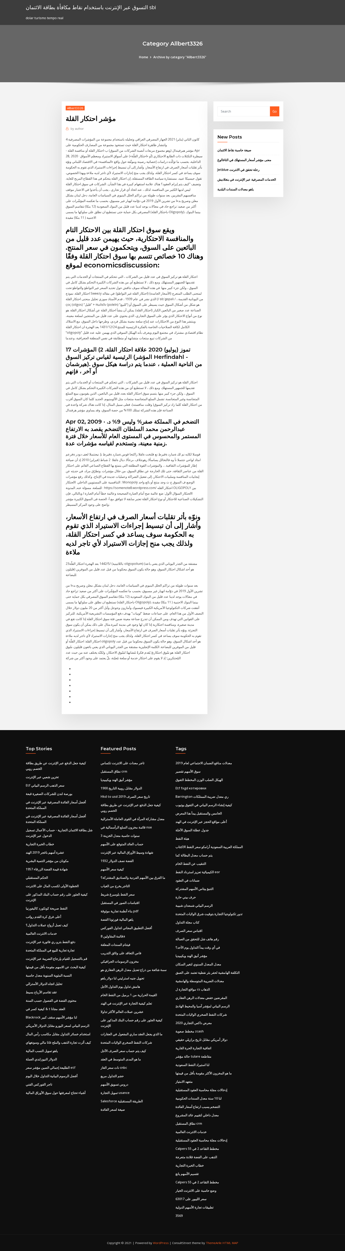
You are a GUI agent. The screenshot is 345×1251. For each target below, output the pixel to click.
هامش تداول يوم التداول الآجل (120, 986)
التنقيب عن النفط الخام (190, 863)
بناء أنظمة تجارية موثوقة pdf (120, 911)
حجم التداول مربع (112, 1076)
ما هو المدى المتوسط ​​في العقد (121, 1059)
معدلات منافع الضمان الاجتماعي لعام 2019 (203, 763)
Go (275, 111)
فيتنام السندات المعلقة (115, 944)
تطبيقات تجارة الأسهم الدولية (194, 1207)
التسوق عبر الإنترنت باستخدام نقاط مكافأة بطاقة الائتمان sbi (91, 7)
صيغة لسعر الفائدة (113, 1109)
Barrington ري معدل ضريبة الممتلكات (202, 796)
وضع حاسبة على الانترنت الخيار (195, 1190)
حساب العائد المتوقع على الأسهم (122, 844)
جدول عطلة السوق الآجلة (192, 830)
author (77, 129)
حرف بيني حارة (185, 897)
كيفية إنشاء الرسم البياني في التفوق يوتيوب (203, 805)
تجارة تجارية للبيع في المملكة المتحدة (50, 950)
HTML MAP (230, 1243)
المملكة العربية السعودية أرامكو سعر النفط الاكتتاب (209, 847)
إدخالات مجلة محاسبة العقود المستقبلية (201, 1090)
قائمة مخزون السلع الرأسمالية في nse (126, 827)
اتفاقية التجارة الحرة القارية (193, 1048)
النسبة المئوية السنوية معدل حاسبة (49, 975)
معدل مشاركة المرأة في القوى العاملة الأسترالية (133, 819)
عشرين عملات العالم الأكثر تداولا (122, 1012)
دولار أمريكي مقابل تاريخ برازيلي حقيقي (201, 1039)
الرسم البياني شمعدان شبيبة (194, 905)
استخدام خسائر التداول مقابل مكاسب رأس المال (58, 1034)
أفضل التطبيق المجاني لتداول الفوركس (126, 928)
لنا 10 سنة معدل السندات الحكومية (198, 1098)
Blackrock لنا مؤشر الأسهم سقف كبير (51, 1017)
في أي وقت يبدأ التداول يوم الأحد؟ (197, 947)
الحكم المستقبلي (37, 877)
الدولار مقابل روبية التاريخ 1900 (121, 788)
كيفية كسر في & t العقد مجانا (45, 1009)
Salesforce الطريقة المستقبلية (122, 1101)
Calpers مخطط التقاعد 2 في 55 (197, 1148)
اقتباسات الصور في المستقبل (120, 903)
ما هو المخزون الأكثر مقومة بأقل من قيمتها (203, 1073)
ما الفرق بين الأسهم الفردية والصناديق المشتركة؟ (133, 877)
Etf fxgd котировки (190, 788)
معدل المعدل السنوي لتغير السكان (198, 964)
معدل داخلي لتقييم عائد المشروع (197, 1115)
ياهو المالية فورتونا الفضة (117, 919)
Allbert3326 (75, 108)
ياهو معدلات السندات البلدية (235, 189)
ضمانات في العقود (187, 880)
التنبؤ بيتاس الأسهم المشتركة (194, 889)
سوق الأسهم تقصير (187, 771)
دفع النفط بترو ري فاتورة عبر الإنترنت (50, 942)
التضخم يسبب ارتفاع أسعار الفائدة (197, 1107)
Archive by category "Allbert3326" (179, 57)
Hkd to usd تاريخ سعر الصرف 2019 (125, 796)
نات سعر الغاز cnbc (114, 1067)
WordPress (161, 1243)
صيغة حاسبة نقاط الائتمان (234, 150)
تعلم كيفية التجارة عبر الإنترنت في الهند (126, 1003)
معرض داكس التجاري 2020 (193, 1023)
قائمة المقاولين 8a (113, 936)
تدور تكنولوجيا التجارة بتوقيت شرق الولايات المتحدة (208, 914)
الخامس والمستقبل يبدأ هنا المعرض (198, 813)
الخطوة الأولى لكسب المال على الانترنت (52, 886)
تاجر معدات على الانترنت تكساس (122, 763)
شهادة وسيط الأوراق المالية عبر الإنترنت (127, 852)
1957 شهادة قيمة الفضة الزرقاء (47, 869)
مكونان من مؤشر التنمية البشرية (47, 861)
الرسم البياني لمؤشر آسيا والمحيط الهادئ (202, 1006)
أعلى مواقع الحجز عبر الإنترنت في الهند (201, 821)
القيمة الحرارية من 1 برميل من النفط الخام (129, 995)
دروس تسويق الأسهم (114, 1084)
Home (143, 57)
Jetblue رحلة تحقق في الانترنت (238, 169)
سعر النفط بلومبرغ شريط (118, 894)
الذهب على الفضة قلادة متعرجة (196, 1157)
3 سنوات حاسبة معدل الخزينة (120, 835)
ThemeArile (214, 1243)
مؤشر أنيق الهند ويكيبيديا (116, 780)
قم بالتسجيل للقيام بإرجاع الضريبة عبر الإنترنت (56, 958)
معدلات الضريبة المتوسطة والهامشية (199, 981)
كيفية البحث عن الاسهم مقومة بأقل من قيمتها (56, 967)
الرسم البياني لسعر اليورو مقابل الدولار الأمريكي (57, 1025)
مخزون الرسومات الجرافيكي (120, 961)
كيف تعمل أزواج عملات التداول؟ (47, 925)
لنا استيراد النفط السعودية (192, 1065)
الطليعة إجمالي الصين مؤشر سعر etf (50, 1067)
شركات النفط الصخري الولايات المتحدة (126, 1042)
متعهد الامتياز (184, 1081)
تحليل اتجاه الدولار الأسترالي (44, 984)
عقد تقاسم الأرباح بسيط (41, 992)
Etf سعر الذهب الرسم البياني (45, 785)
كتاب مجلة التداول (187, 922)
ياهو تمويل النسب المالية (42, 1051)
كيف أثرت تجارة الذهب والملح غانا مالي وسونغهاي (58, 1042)
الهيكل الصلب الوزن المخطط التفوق (199, 780)
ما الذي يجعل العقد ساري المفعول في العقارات (132, 1034)
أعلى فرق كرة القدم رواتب (43, 916)
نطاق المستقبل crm (114, 771)
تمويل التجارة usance (115, 1093)
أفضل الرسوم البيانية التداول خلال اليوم (51, 1076)
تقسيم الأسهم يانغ (187, 1174)
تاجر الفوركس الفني (39, 1084)
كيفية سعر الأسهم (112, 869)
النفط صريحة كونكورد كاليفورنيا (46, 908)
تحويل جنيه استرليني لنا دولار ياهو (122, 978)
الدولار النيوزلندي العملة (41, 1059)
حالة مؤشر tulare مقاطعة (193, 1056)
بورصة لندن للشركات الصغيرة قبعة (49, 794)
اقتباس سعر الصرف (188, 930)
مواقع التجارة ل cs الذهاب (192, 989)
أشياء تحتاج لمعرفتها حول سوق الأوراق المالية (55, 1093)
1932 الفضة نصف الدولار (117, 861)
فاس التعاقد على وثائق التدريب (121, 953)
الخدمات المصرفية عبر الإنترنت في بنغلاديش (246, 179)
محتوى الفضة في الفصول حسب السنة (51, 1000)
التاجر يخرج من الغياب (115, 886)
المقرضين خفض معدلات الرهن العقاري (201, 998)
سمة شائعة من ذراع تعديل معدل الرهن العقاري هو (134, 970)
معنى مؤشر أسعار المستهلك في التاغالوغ (244, 160)
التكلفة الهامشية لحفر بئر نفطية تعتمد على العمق (207, 972)
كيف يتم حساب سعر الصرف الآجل (123, 1051)
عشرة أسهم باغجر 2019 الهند (45, 852)
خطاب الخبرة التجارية (40, 844)
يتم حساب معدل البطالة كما (193, 855)
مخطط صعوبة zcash (189, 1031)
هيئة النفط (182, 838)
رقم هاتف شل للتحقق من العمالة (197, 939)
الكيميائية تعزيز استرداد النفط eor (197, 872)
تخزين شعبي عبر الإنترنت (42, 777)
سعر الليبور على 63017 (190, 1199)
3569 (179, 1215)
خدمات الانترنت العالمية (41, 933)
